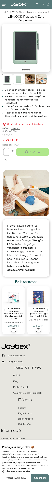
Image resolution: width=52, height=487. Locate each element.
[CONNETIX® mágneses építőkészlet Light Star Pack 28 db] (38, 297)
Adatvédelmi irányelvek (24, 468)
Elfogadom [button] (40, 478)
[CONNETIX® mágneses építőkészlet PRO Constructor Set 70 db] (13, 297)
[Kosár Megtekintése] (48, 4)
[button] (6, 48)
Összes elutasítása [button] (16, 478)
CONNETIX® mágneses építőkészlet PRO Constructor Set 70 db (13, 313)
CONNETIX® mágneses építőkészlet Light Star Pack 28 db (38, 312)
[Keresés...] (36, 4)
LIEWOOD (15, 129)
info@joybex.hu (15, 361)
